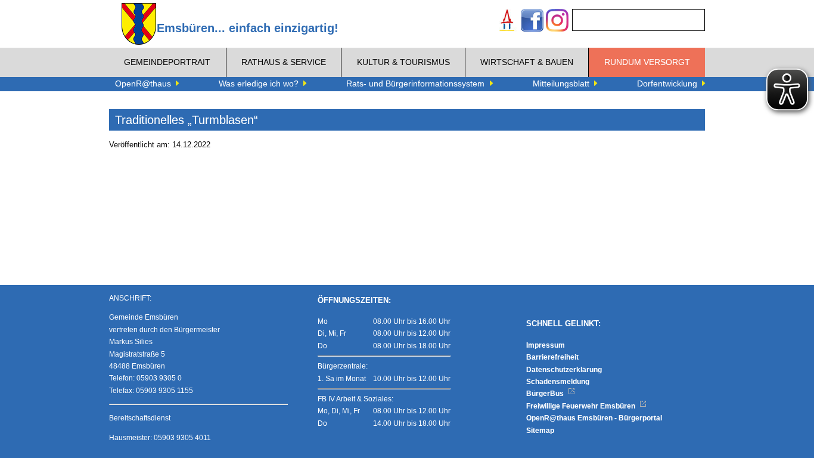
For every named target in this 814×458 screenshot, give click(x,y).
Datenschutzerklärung (564, 370)
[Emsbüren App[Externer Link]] (507, 22)
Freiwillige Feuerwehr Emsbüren (581, 406)
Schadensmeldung (557, 381)
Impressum (545, 345)
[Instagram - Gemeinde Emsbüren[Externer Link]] (557, 22)
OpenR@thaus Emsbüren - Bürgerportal (594, 418)
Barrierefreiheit (552, 357)
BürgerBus (546, 393)
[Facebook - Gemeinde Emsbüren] (532, 22)
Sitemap (540, 430)
